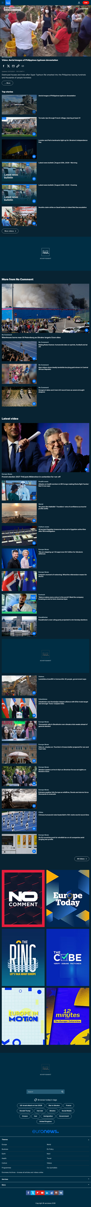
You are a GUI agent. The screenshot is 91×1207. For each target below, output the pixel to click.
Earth (4, 1154)
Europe (4, 1144)
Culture (4, 1163)
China (41, 812)
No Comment (7, 335)
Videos (49, 1163)
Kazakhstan (43, 617)
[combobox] (46, 1091)
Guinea (41, 676)
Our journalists (52, 1168)
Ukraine (52, 1111)
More (4, 1185)
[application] (45, 30)
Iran (35, 1116)
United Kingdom (45, 1121)
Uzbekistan (43, 699)
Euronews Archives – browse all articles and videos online (22, 1172)
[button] (10, 231)
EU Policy (50, 1149)
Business (5, 1149)
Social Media (66, 1111)
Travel (49, 1158)
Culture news (44, 527)
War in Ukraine (54, 1105)
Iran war (40, 1111)
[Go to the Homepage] (8, 2)
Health (4, 1158)
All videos (81, 859)
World (41, 504)
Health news (43, 481)
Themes (5, 1139)
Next (48, 1154)
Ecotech (42, 595)
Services (5, 1179)
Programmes (6, 1168)
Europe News (7, 474)
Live (85, 3)
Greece (25, 1116)
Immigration (48, 1116)
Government (64, 1116)
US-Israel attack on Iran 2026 (31, 1105)
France (68, 1105)
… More (7, 83)
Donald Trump (25, 1111)
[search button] (62, 1091)
